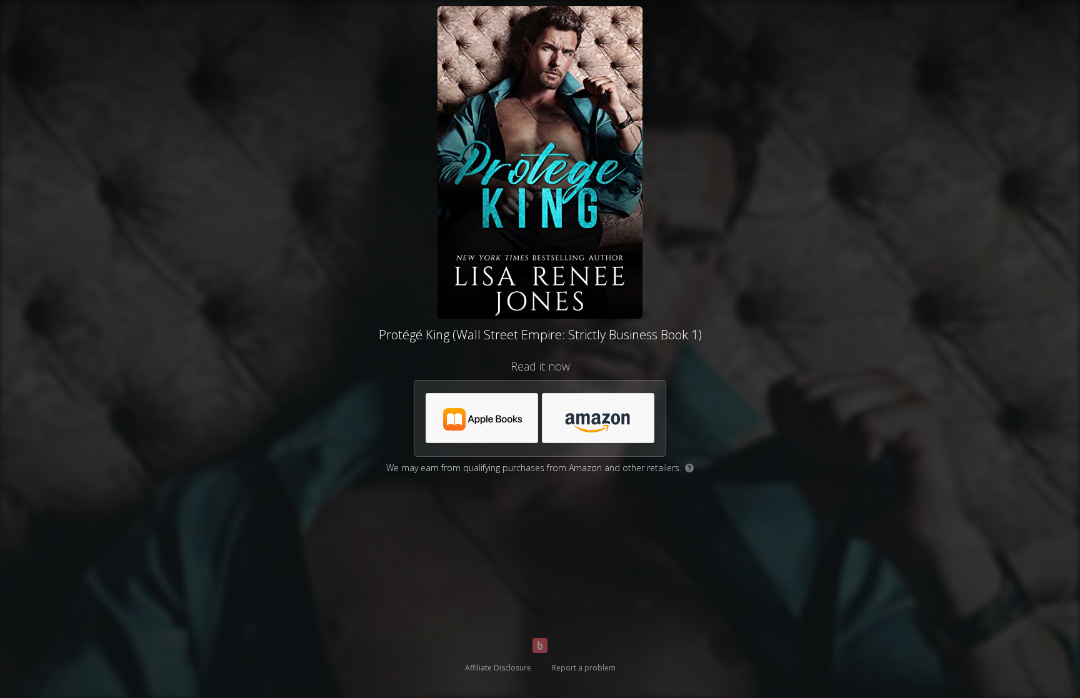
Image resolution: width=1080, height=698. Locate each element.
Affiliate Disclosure (498, 667)
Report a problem (584, 667)
